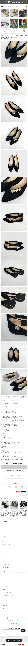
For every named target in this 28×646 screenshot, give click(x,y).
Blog (4, 577)
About (4, 574)
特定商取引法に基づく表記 (8, 595)
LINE (4, 608)
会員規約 (4, 637)
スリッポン (5, 533)
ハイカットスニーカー (6, 544)
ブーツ (2, 561)
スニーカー (3, 527)
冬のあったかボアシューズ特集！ (8, 567)
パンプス (3, 541)
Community (5, 580)
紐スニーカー (5, 530)
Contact (4, 589)
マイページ (5, 586)
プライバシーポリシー (7, 592)
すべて (4, 486)
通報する (24, 494)
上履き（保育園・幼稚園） (7, 550)
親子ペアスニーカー (5, 552)
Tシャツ (3, 555)
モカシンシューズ (5, 564)
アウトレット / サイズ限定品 (7, 525)
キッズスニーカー (5, 547)
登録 (23, 630)
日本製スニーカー (6, 536)
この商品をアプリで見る (14, 475)
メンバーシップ (5, 583)
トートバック (4, 558)
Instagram (5, 605)
